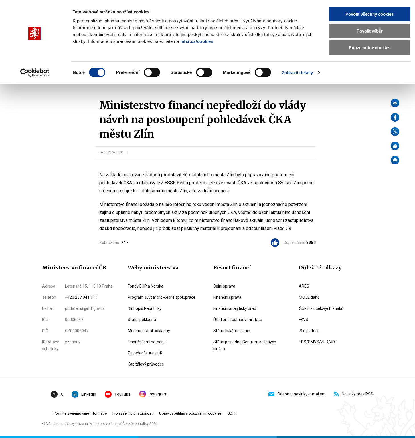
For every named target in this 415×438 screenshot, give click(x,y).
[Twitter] (395, 131)
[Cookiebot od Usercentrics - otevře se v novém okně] (35, 72)
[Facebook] (395, 117)
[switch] (152, 72)
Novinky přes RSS (357, 394)
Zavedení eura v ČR (145, 353)
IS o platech (309, 330)
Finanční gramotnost (146, 342)
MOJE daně (309, 297)
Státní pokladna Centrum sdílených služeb (244, 345)
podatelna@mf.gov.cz (85, 308)
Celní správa (224, 286)
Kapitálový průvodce (146, 364)
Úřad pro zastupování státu (237, 319)
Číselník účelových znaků (321, 308)
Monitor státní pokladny (149, 330)
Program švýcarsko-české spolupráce (161, 297)
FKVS (303, 319)
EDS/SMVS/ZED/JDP (318, 342)
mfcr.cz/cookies (197, 41)
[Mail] (395, 103)
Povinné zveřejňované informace (80, 413)
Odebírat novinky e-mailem (301, 394)
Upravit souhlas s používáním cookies (190, 413)
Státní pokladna (142, 319)
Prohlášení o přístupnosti (132, 413)
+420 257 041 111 (81, 297)
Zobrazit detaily (297, 72)
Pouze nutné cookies (369, 47)
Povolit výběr (370, 31)
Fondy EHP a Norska (145, 286)
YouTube (122, 394)
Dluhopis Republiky (144, 308)
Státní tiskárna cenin (231, 330)
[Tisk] (395, 160)
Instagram (158, 394)
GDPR (232, 413)
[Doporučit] (395, 146)
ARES (304, 286)
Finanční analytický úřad (234, 308)
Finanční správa (227, 297)
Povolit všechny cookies (369, 14)
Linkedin (88, 394)
